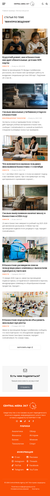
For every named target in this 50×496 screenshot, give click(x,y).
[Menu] (3, 3)
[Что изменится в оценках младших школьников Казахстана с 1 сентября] (25, 148)
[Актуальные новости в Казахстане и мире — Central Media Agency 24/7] (24, 4)
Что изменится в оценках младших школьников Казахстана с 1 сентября (22, 165)
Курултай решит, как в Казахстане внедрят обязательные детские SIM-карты (22, 60)
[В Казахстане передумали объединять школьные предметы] (25, 304)
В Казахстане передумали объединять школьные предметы (23, 321)
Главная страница (8, 11)
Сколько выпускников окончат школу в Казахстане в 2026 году (23, 214)
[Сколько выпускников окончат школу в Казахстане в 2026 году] (25, 197)
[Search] (46, 3)
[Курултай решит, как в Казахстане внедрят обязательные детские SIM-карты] (25, 41)
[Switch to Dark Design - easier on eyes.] (42, 4)
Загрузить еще (24, 347)
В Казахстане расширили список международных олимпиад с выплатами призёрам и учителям (24, 268)
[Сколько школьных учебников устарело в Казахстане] (25, 96)
